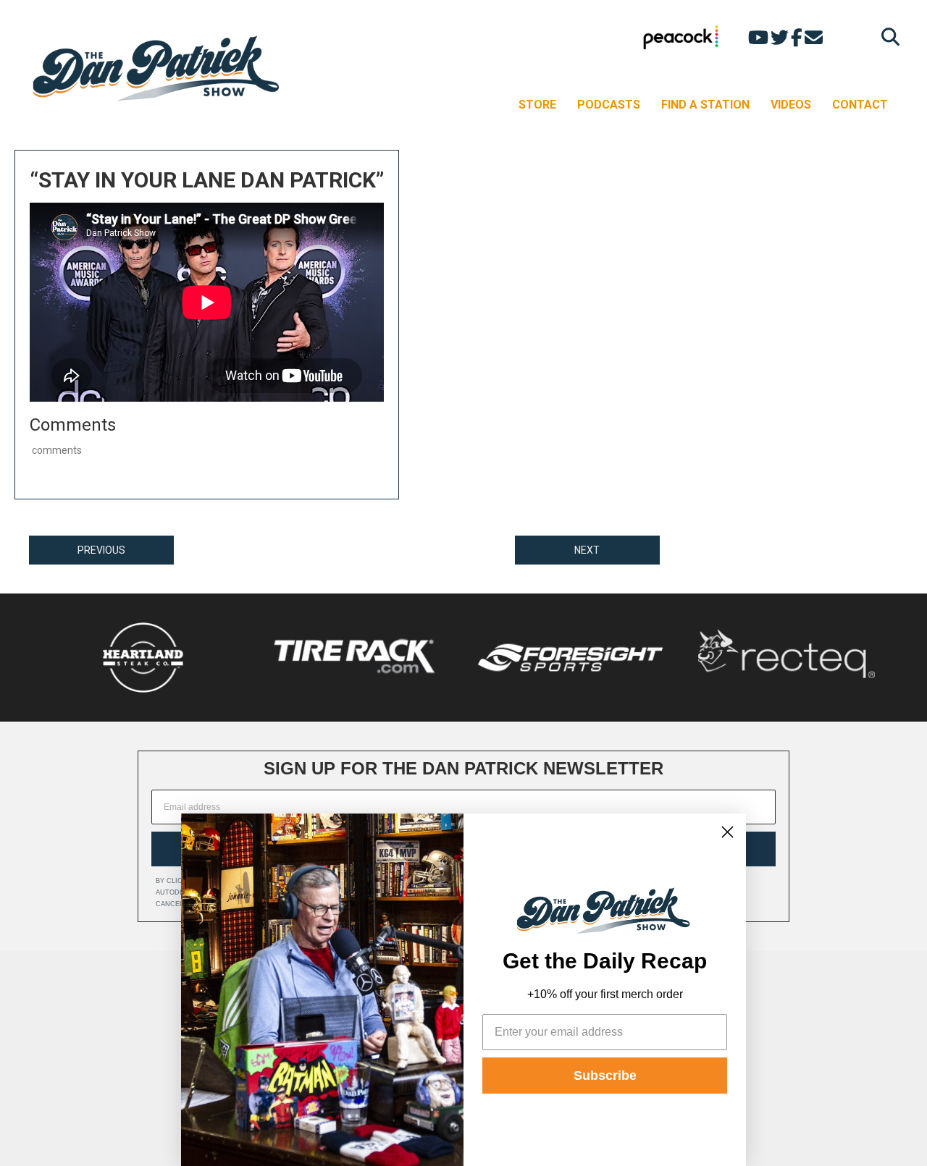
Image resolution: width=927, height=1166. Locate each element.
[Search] (887, 36)
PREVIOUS (101, 550)
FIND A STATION (705, 104)
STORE (537, 104)
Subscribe (605, 1075)
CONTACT (860, 104)
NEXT (587, 550)
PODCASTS (608, 104)
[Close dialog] (727, 832)
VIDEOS (791, 104)
